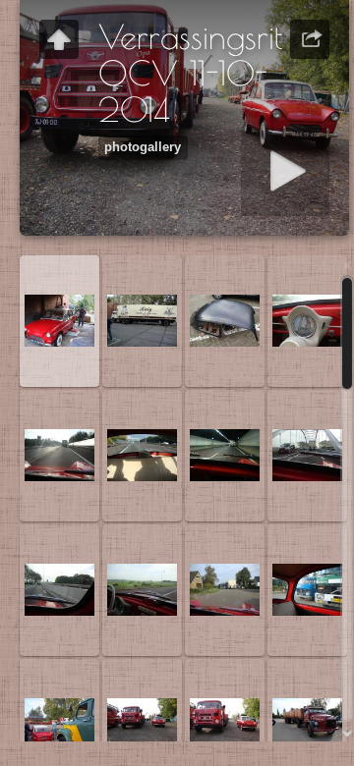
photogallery (142, 147)
